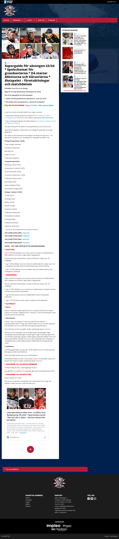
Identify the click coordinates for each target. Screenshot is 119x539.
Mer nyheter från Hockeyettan (75, 90)
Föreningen (16, 20)
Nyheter (6, 20)
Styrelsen (51, 20)
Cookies (106, 536)
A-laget (29, 20)
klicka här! (26, 233)
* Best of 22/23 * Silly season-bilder (29, 105)
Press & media (114, 536)
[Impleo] (54, 526)
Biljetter (41, 20)
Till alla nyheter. (12, 469)
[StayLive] (67, 526)
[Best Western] (59, 529)
